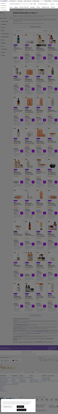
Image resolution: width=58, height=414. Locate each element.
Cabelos (16, 7)
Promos (11, 7)
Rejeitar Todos (20, 406)
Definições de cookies (7, 406)
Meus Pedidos (48, 1)
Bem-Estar (53, 7)
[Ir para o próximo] (57, 7)
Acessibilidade (4, 1)
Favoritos (56, 1)
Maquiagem (32, 7)
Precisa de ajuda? (36, 1)
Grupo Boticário (12, 1)
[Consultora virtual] (35, 4)
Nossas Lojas (20, 1)
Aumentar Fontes (3, 5)
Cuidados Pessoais (45, 7)
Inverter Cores (3, 7)
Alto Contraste (3, 3)
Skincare (38, 7)
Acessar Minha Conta (52, 4)
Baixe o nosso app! (27, 1)
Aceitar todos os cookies (21, 409)
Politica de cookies (26, 403)
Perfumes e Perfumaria (24, 7)
